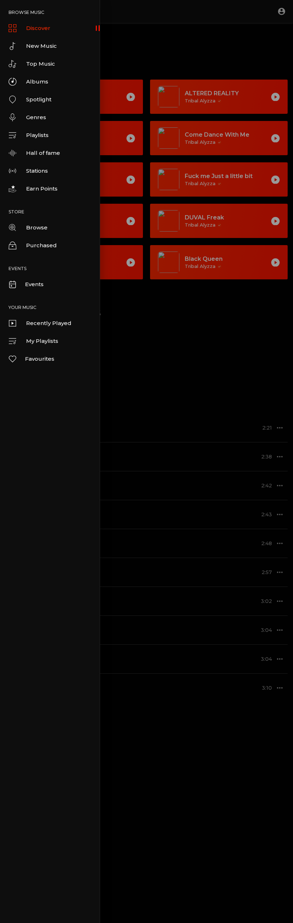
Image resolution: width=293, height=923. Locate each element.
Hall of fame (43, 152)
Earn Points (42, 188)
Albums (37, 81)
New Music (41, 45)
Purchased (41, 245)
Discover (38, 28)
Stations (37, 170)
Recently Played (48, 323)
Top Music (40, 63)
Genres (36, 117)
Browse (37, 227)
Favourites (39, 358)
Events (34, 284)
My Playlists (42, 341)
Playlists (37, 135)
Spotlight (38, 99)
